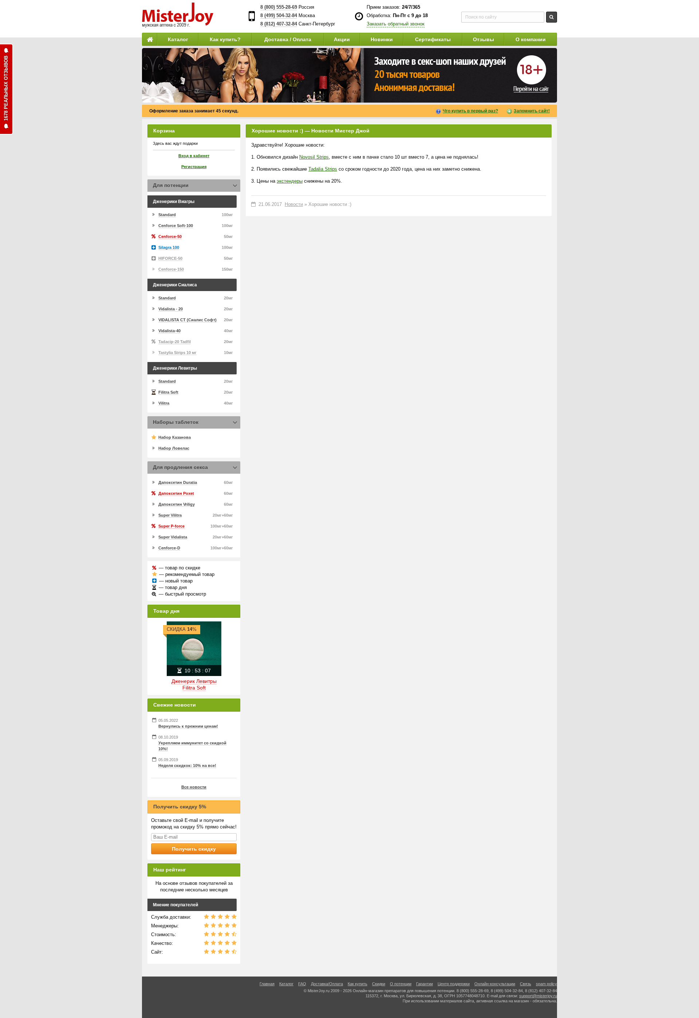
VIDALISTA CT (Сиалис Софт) (187, 320)
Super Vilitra (170, 515)
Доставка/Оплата (327, 984)
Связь (525, 984)
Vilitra (163, 403)
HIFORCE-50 (170, 258)
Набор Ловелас (173, 448)
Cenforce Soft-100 (175, 225)
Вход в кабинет (193, 156)
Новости (294, 204)
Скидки (378, 984)
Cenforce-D (169, 548)
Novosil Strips (314, 157)
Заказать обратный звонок (395, 24)
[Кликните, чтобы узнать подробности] (349, 75)
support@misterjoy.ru (538, 996)
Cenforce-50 (170, 236)
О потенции (400, 984)
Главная (267, 984)
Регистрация (193, 166)
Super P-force (171, 526)
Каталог (178, 39)
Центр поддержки (454, 984)
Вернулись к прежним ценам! (188, 726)
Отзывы (483, 39)
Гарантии (424, 984)
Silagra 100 (168, 247)
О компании (531, 39)
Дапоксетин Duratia (177, 482)
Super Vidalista (172, 537)
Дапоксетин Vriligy (176, 504)
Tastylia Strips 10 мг (177, 352)
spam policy (546, 984)
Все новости (193, 787)
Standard (167, 214)
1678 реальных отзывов (6, 88)
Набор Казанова (174, 437)
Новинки (382, 39)
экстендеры (290, 181)
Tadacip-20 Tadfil (174, 341)
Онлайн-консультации (494, 984)
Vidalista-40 (169, 331)
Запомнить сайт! (532, 111)
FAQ (302, 984)
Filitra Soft (168, 392)
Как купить (357, 984)
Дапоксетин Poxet (176, 493)
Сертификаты (433, 39)
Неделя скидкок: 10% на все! (187, 765)
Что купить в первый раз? (470, 111)
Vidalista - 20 (170, 309)
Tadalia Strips (322, 169)
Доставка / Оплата (287, 39)
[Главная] (149, 39)
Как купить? (225, 39)
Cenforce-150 (171, 269)
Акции (342, 39)
